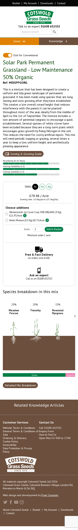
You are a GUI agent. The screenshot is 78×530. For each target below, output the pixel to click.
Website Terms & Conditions (19, 428)
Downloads (47, 3)
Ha (42, 186)
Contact (61, 3)
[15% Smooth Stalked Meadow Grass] (60, 354)
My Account (30, 3)
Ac (35, 186)
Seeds (17, 41)
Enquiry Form (46, 431)
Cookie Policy (10, 441)
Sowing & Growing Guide (26, 154)
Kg (49, 186)
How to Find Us (47, 434)
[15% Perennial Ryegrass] (38, 348)
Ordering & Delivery (15, 438)
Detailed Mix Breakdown (20, 385)
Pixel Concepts (49, 495)
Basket (16, 3)
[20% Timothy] (15, 345)
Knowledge (56, 41)
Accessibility (9, 445)
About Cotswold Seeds (16, 509)
